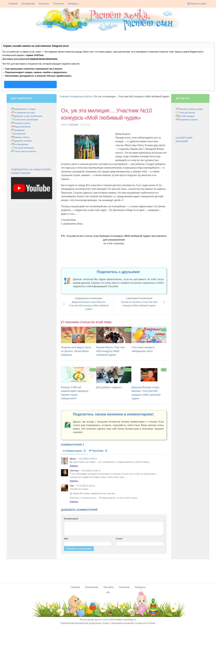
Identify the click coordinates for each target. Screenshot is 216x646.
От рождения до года (24, 112)
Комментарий (71, 518)
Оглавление (28, 3)
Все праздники (20, 144)
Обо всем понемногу (23, 148)
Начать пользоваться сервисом (30, 84)
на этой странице (113, 243)
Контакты (44, 3)
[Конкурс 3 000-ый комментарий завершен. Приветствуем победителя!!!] (78, 374)
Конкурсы (73, 3)
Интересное (19, 133)
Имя (66, 538)
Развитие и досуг (22, 123)
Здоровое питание (22, 140)
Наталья (73, 125)
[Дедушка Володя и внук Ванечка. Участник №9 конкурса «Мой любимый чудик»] (149, 374)
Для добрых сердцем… (109, 387)
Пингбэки (99, 451)
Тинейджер (18, 130)
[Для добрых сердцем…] (113, 374)
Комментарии (75, 451)
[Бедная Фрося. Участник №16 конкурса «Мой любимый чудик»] (113, 335)
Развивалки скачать (188, 119)
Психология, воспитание (25, 119)
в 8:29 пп (88, 459)
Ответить (74, 466)
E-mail (119, 538)
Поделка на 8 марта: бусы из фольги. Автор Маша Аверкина (76, 351)
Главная (12, 3)
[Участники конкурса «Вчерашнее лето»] (149, 335)
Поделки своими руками (190, 109)
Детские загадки (186, 116)
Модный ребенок (22, 126)
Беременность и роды (24, 109)
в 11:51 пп (91, 471)
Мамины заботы (21, 137)
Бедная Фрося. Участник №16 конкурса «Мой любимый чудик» (110, 351)
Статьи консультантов (24, 151)
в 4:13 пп (86, 486)
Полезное (58, 3)
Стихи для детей (186, 112)
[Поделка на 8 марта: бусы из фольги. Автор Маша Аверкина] (78, 335)
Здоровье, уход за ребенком (27, 116)
